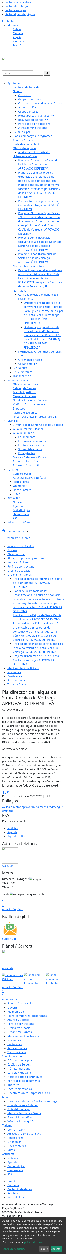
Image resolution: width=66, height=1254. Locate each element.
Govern (12, 550)
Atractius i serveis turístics (24, 1134)
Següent (18, 909)
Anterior (7, 909)
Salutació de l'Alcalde (20, 546)
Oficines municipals (19, 1060)
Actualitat (8, 1154)
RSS (9, 1174)
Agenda (12, 832)
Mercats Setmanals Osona (24, 1113)
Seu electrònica (17, 680)
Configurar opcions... (14, 1248)
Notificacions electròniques (24, 1077)
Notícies (12, 828)
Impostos (13, 1085)
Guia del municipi (18, 1109)
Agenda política (17, 836)
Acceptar (56, 1248)
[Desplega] (28, 532)
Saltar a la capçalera (18, 2)
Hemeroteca (15, 1170)
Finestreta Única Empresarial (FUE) (29, 1093)
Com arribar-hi (16, 1129)
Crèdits (12, 1181)
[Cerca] (47, 73)
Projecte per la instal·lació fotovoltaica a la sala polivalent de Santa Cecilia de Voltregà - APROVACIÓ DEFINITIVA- (38, 648)
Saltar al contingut (17, 6)
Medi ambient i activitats (23, 668)
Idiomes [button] (12, 25)
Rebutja (44, 1248)
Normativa (14, 672)
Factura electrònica (19, 1089)
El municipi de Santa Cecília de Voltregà (32, 1101)
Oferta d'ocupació (18, 570)
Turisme (7, 1125)
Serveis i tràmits (12, 1056)
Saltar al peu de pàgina (20, 14)
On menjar (14, 1142)
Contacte (8, 21)
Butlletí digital (16, 1166)
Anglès (17, 37)
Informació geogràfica (21, 1121)
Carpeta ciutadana (19, 1072)
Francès (18, 45)
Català (17, 29)
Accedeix (7, 866)
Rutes (11, 1150)
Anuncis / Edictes (18, 562)
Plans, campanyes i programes (27, 558)
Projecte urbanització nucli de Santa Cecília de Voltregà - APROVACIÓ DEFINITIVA (36, 660)
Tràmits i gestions (18, 1068)
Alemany (18, 41)
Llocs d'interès (16, 1146)
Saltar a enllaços (15, 10)
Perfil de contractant (20, 566)
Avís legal (13, 1193)
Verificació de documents (23, 1081)
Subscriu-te (9, 939)
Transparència (16, 684)
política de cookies (34, 1242)
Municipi (7, 1097)
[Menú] (3, 79)
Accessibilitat (15, 1197)
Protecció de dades (19, 1189)
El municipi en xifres (20, 1117)
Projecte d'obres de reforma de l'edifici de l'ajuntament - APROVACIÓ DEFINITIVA (37, 583)
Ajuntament (17, 531)
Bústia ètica (14, 676)
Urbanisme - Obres (18, 538)
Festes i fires (15, 1138)
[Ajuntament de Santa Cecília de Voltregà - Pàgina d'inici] (17, 63)
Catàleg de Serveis (19, 1064)
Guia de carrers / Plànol (22, 1105)
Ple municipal (16, 554)
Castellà (18, 33)
